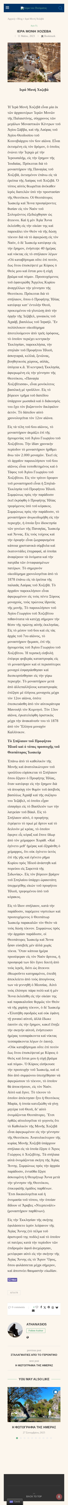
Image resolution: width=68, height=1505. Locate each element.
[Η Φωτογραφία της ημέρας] (34, 1404)
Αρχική (11, 18)
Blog (19, 18)
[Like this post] (37, 1307)
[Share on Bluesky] (57, 1307)
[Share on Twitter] (44, 1307)
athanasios (36, 1324)
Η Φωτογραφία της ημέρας (34, 1427)
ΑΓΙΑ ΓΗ (14, 1292)
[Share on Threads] (52, 1307)
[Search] (60, 8)
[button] (11, 1413)
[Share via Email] (33, 1310)
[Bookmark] (56, 1392)
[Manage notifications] (59, 1497)
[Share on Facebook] (41, 1307)
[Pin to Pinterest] (49, 1307)
